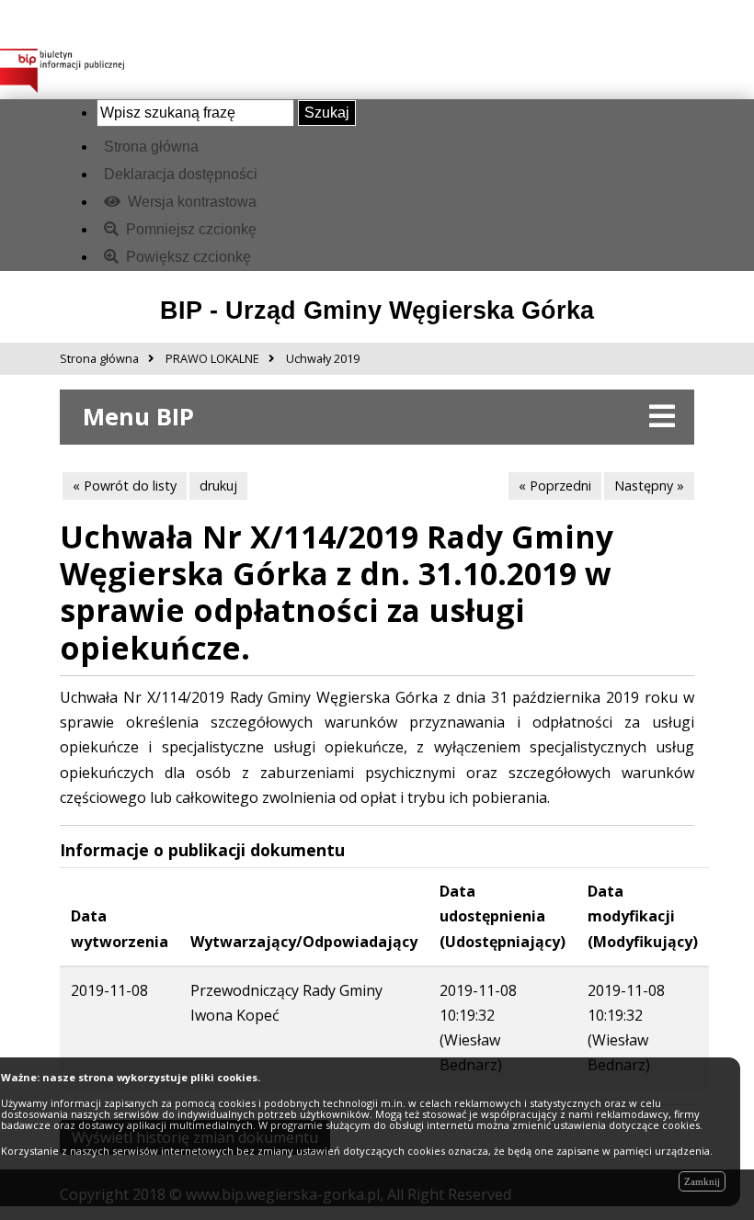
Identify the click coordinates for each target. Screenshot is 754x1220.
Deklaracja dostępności (180, 174)
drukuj (218, 485)
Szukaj (326, 112)
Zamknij (702, 1181)
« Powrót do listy (125, 485)
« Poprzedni (555, 485)
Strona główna (151, 146)
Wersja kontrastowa (190, 201)
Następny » (649, 485)
